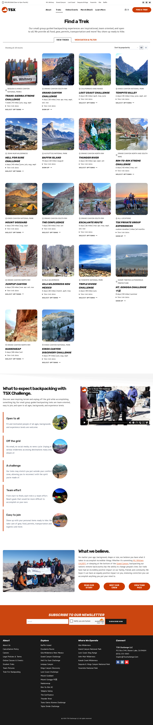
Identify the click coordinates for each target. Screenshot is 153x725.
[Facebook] (143, 2)
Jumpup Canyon (16, 284)
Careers (6, 653)
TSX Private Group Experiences (128, 224)
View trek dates (13, 106)
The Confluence (53, 222)
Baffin (105, 2)
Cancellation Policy (11, 649)
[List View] (146, 47)
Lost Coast (71, 2)
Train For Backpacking (11, 672)
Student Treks (8, 664)
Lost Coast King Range (87, 653)
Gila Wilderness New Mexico (56, 286)
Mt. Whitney (50, 2)
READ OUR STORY (89, 586)
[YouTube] (149, 2)
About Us (6, 645)
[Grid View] (141, 47)
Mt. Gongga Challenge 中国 (131, 289)
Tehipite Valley (126, 92)
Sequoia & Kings (82, 2)
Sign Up (45, 109)
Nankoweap (13, 349)
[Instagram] (146, 2)
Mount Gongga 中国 (49, 679)
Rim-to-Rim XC (47, 687)
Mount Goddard (16, 222)
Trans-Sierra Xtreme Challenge (19, 97)
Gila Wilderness (84, 645)
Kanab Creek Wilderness (88, 660)
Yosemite (93, 2)
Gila (100, 2)
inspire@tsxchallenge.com (127, 657)
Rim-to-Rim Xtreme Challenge (128, 162)
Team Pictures (9, 668)
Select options (13, 109)
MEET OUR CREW (114, 586)
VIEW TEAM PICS (139, 586)
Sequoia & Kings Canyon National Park (94, 664)
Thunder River (89, 157)
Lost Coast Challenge (94, 92)
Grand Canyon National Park (89, 649)
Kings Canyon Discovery (50, 668)
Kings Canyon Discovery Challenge (56, 351)
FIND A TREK (142, 10)
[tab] (62, 39)
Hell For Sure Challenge (14, 159)
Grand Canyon (61, 2)
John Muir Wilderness (86, 656)
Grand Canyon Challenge (52, 94)
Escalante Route (91, 222)
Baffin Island (51, 157)
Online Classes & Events (13, 660)
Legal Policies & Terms (12, 656)
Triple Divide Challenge (88, 286)
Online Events (72, 10)
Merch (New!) (87, 10)
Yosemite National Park (88, 668)
